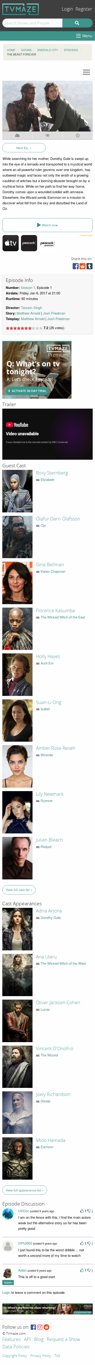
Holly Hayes (48, 656)
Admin (8, 1282)
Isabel (45, 708)
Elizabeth (47, 479)
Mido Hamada (50, 1140)
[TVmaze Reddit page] (47, 1327)
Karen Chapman (53, 571)
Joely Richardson (53, 1094)
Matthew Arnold (28, 313)
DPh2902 (25, 1243)
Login (67, 9)
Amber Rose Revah (55, 748)
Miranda (47, 754)
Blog (38, 1339)
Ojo (43, 525)
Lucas (45, 1009)
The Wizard (49, 1055)
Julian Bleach (49, 840)
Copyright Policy (14, 1356)
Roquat (46, 846)
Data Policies (15, 1347)
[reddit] (83, 267)
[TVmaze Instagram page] (39, 1327)
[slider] (24, 328)
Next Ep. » (24, 148)
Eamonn (47, 1146)
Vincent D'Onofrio (54, 1048)
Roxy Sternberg (52, 473)
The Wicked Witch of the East (63, 617)
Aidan (22, 1270)
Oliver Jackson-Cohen (58, 1002)
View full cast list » (19, 890)
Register (83, 9)
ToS (57, 1356)
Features (11, 1339)
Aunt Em (47, 663)
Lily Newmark (50, 794)
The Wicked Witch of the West (63, 963)
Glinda (45, 1101)
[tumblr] (89, 267)
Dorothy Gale (51, 917)
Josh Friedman (54, 313)
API (27, 1339)
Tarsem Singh (31, 307)
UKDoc (23, 1210)
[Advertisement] (36, 370)
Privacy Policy (40, 1356)
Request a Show (63, 1339)
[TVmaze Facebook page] (33, 1327)
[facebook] (76, 267)
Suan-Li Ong (48, 702)
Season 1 (28, 287)
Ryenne (46, 800)
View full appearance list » (25, 1190)
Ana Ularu (46, 957)
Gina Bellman (50, 564)
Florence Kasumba (55, 610)
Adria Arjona (49, 911)
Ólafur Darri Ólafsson (58, 519)
